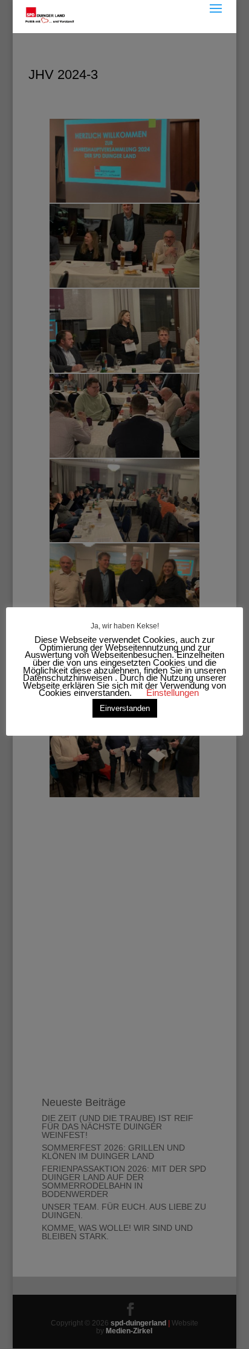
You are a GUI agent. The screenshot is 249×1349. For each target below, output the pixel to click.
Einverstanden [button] (125, 708)
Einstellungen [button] (172, 692)
